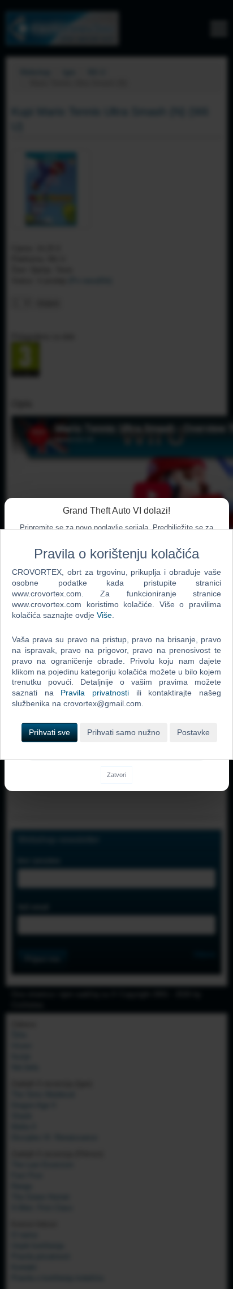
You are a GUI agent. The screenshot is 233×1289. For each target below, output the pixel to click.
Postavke (193, 732)
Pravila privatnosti (95, 693)
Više (104, 615)
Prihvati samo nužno (123, 732)
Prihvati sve (49, 732)
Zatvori (116, 774)
